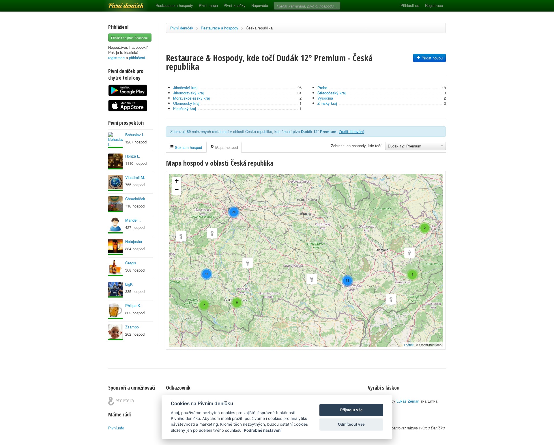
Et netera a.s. (121, 401)
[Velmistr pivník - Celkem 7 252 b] (115, 311)
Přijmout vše (351, 409)
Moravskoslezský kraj (191, 98)
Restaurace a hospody (174, 5)
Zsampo (132, 327)
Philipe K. (133, 305)
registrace (116, 57)
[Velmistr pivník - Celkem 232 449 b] (115, 268)
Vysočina (325, 98)
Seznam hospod (188, 147)
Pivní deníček (119, 3)
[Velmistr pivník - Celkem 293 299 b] (115, 204)
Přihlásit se (409, 5)
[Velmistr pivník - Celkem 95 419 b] (115, 140)
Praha (322, 87)
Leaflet (408, 344)
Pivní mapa (208, 5)
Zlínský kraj (327, 103)
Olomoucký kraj (186, 103)
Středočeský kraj (331, 93)
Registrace (434, 5)
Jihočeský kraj (185, 87)
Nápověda (259, 5)
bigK (129, 284)
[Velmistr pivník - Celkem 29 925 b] (115, 332)
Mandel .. (133, 220)
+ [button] (177, 180)
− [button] (177, 189)
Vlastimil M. (135, 177)
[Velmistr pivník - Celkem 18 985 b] (115, 247)
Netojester (133, 241)
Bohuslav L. (135, 134)
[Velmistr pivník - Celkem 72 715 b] (115, 290)
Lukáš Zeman (407, 401)
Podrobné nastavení (263, 430)
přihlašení (137, 57)
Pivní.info (116, 428)
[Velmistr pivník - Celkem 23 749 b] (115, 225)
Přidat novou (431, 58)
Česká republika (259, 28)
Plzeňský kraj (184, 108)
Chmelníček (135, 198)
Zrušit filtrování (351, 131)
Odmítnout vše (351, 424)
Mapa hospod (226, 147)
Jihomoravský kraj (188, 93)
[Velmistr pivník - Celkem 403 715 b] (115, 183)
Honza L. (132, 156)
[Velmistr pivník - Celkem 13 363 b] (115, 161)
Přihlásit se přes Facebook (130, 37)
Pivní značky (235, 5)
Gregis (130, 262)
